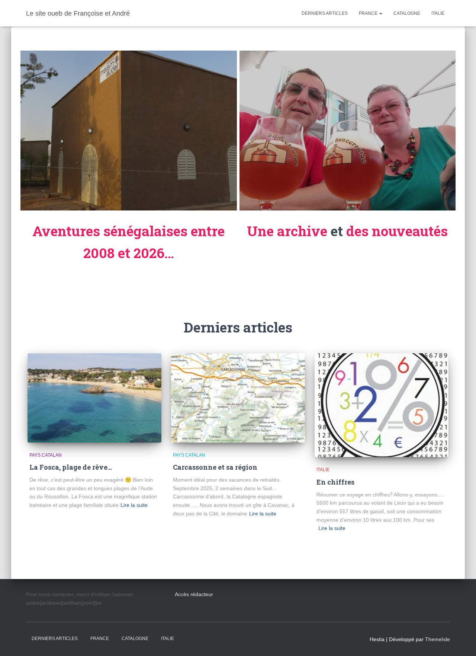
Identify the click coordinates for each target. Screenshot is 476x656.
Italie (437, 13)
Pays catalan (45, 455)
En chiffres (335, 481)
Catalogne (406, 13)
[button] (380, 13)
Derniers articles (325, 13)
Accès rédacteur (194, 594)
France (369, 13)
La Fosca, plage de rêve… (70, 467)
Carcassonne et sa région (215, 467)
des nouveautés (397, 231)
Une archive (287, 231)
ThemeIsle (437, 639)
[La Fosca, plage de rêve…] (94, 398)
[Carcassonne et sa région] (238, 398)
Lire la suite (134, 505)
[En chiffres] (381, 405)
